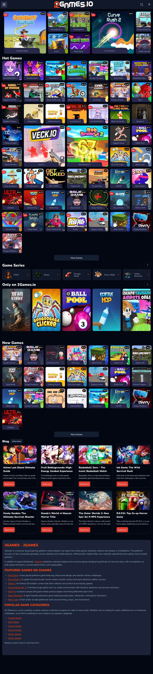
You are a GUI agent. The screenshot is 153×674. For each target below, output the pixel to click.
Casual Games (14, 626)
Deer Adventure (15, 595)
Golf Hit (12, 591)
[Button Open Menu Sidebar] (4, 5)
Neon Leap (13, 599)
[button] (5, 33)
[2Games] (74, 4)
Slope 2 (11, 583)
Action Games (14, 634)
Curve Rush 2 (14, 579)
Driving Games (15, 630)
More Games (76, 258)
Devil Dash (13, 575)
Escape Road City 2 (17, 587)
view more (16, 441)
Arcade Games (15, 618)
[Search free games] (142, 4)
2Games (38, 561)
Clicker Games (14, 638)
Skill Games (13, 622)
